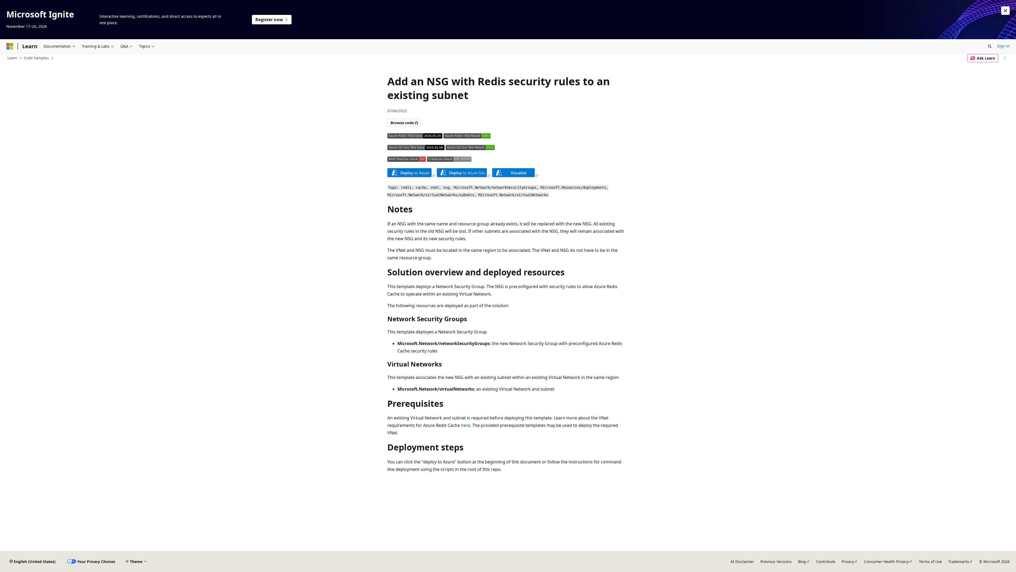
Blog (802, 561)
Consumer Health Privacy (886, 561)
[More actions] (1005, 58)
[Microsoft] (9, 46)
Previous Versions (776, 561)
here (465, 425)
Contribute (825, 561)
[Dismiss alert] (1005, 10)
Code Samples (36, 57)
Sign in (1003, 45)
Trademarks (958, 561)
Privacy (848, 561)
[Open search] (990, 46)
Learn (12, 57)
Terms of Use (930, 561)
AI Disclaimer (742, 561)
